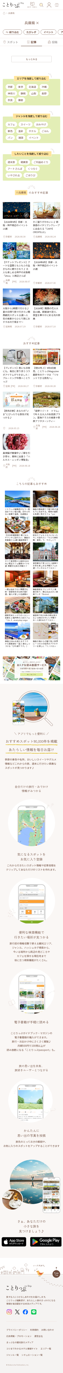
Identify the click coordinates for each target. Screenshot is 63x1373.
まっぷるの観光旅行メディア (19, 1342)
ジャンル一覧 (12, 1354)
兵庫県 (11, 13)
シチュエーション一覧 (32, 1354)
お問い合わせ (47, 1329)
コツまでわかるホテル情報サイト (22, 1348)
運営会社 (38, 1335)
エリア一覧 (46, 1348)
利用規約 (34, 1329)
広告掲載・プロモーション (18, 1335)
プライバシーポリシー (16, 1329)
